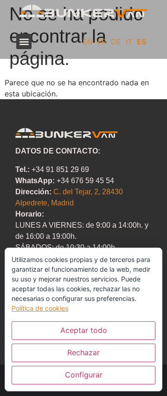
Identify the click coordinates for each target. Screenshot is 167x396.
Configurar (84, 374)
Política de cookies (40, 308)
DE (116, 41)
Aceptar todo (83, 330)
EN (88, 41)
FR (101, 41)
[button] (24, 41)
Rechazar (83, 352)
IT (129, 41)
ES (141, 41)
